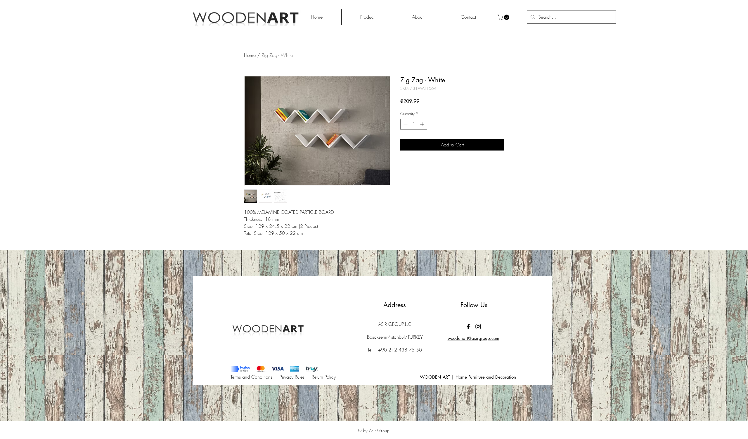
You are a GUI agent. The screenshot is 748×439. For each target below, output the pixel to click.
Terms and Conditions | (255, 377)
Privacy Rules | (296, 377)
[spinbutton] (413, 124)
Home (250, 55)
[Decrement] (404, 124)
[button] (504, 17)
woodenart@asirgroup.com (473, 338)
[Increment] (422, 124)
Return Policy (324, 377)
